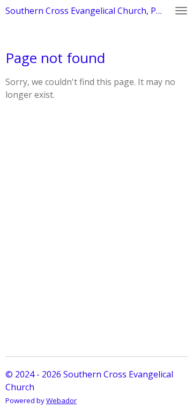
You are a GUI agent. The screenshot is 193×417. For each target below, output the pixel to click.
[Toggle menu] (181, 10)
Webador (61, 400)
